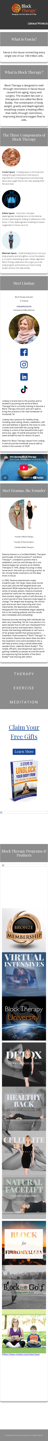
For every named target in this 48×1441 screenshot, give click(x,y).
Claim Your (24, 727)
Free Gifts (24, 736)
